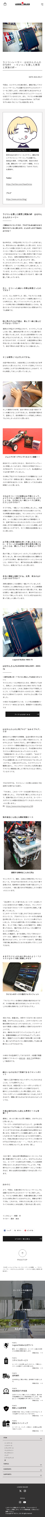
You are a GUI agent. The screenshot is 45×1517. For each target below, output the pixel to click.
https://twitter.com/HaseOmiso (19, 184)
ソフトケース (8, 1445)
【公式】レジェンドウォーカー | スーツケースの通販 (18, 1267)
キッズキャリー (9, 1453)
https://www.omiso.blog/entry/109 (19, 806)
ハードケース (8, 1443)
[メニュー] (42, 4)
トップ (22, 1253)
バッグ (6, 1455)
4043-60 (22, 1058)
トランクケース (9, 1448)
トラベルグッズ (9, 1458)
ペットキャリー (9, 1450)
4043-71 (30, 1058)
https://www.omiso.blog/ (16, 199)
